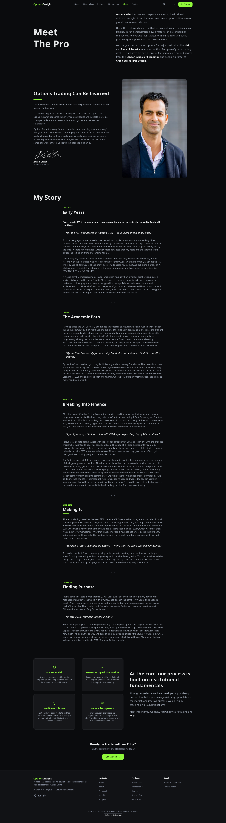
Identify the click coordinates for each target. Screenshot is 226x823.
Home (77, 4)
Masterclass (88, 4)
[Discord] (44, 795)
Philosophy (103, 791)
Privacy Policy (170, 786)
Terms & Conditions (172, 782)
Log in (172, 4)
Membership (113, 4)
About (125, 4)
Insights (100, 4)
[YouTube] (39, 795)
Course (134, 791)
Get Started (185, 4)
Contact (135, 4)
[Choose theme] (164, 4)
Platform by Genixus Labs (113, 815)
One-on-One (136, 795)
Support (102, 799)
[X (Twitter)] (34, 795)
